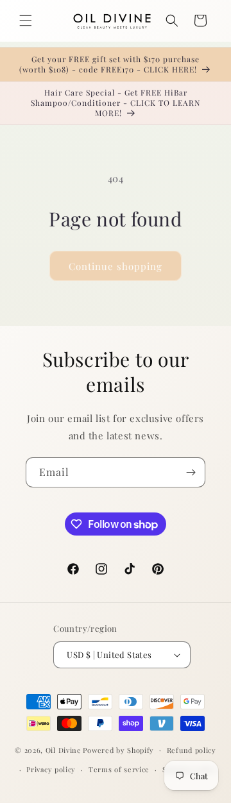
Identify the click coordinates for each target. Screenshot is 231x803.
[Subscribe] (190, 472)
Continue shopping (115, 266)
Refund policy (191, 750)
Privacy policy (51, 769)
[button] (26, 20)
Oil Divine (63, 749)
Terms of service (119, 769)
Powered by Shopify (118, 749)
